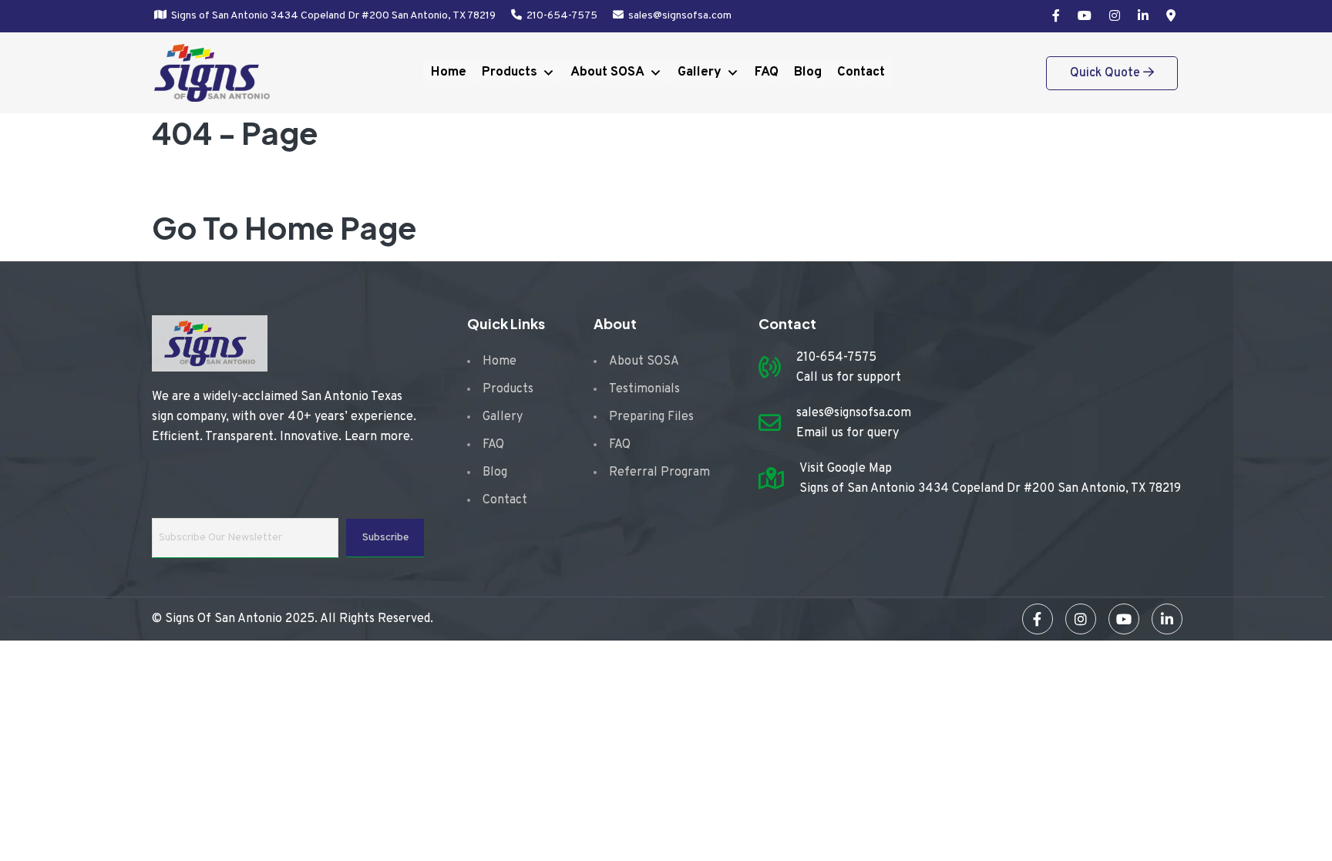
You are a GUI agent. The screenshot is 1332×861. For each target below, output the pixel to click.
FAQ (767, 72)
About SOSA (607, 72)
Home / (207, 183)
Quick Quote (1106, 73)
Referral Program (659, 472)
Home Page (330, 227)
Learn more (377, 437)
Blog (808, 72)
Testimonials (644, 389)
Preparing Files (651, 417)
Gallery (700, 72)
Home (448, 72)
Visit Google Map (845, 468)
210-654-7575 (561, 15)
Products (509, 72)
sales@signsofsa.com (680, 15)
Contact (861, 72)
